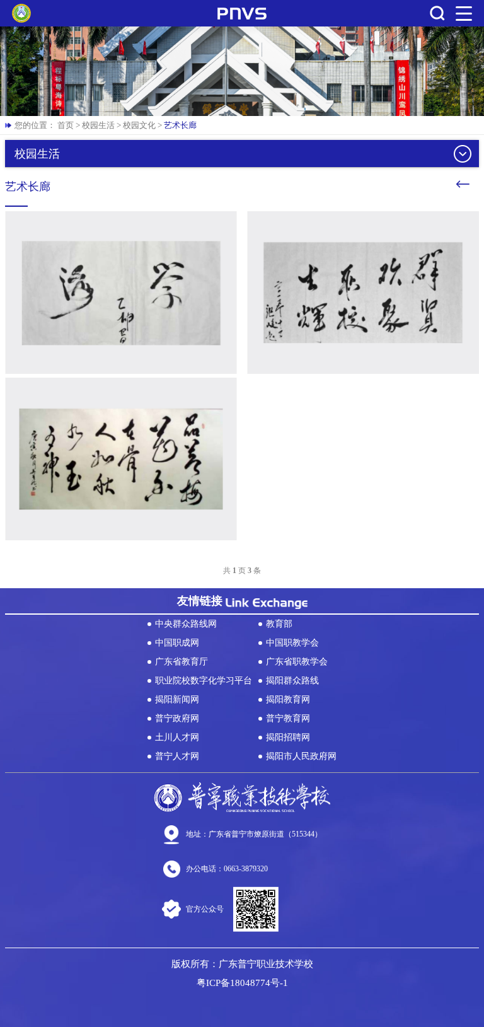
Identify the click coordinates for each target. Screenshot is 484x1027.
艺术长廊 (180, 125)
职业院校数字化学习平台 (203, 680)
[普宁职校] (21, 13)
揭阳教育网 (288, 699)
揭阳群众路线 (292, 680)
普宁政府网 (177, 718)
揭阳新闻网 (177, 699)
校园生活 (98, 125)
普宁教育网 (288, 718)
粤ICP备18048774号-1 (242, 983)
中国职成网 (177, 642)
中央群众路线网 (186, 624)
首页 (65, 125)
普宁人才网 (177, 756)
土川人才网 (177, 737)
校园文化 (139, 125)
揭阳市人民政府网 (301, 756)
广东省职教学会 (297, 661)
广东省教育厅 (181, 661)
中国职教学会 (292, 642)
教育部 (279, 624)
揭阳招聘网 (288, 737)
